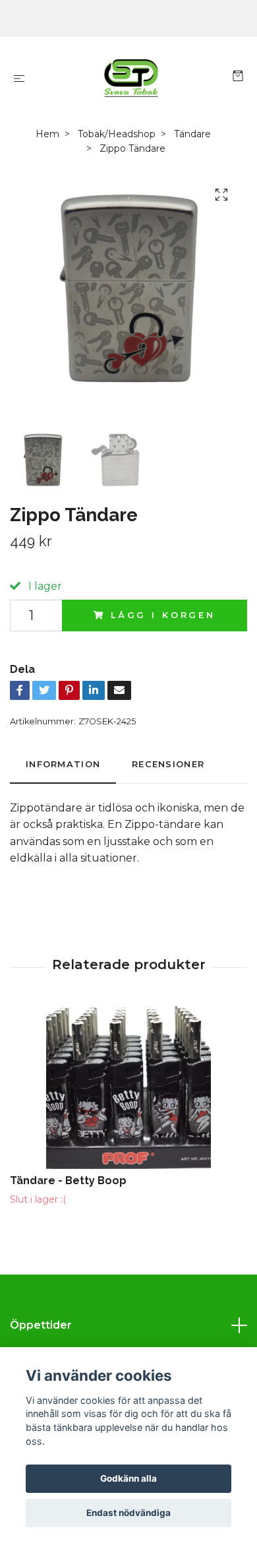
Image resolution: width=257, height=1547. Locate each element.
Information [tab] (63, 764)
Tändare (192, 134)
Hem (47, 134)
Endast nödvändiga (128, 1512)
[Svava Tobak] (131, 77)
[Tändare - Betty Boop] (128, 1086)
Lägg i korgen (163, 615)
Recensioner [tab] (168, 764)
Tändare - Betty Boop (68, 1180)
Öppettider (41, 1325)
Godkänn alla (128, 1478)
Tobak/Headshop (117, 134)
